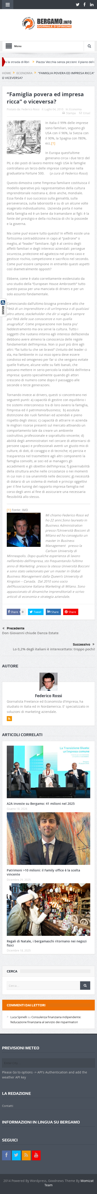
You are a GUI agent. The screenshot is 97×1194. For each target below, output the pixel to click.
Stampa (71, 113)
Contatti (7, 1106)
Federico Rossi (30, 109)
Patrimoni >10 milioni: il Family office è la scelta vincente (43, 872)
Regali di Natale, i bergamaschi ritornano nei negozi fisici (47, 943)
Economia (75, 109)
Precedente (15, 628)
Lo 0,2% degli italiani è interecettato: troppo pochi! (54, 649)
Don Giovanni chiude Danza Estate (30, 633)
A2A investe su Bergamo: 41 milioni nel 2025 (41, 803)
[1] (53, 143)
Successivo (81, 644)
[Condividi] (3, 307)
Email (86, 113)
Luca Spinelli (18, 1017)
